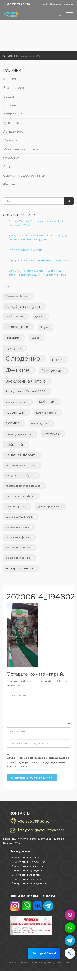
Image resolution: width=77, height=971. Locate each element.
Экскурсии (52, 371)
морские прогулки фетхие (21, 465)
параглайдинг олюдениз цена (23, 486)
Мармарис (11, 140)
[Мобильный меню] (69, 15)
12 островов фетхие (17, 296)
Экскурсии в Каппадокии (29, 883)
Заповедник (17, 327)
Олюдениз (11, 158)
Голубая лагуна (23, 306)
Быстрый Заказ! (44, 953)
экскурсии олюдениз (18, 558)
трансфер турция (15, 506)
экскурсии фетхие (20, 568)
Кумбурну (13, 348)
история (51, 434)
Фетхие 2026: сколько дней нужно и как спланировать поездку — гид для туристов (37, 272)
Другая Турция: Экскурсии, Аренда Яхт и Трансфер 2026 (36, 223)
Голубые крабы (14, 316)
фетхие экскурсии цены (19, 516)
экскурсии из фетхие (18, 537)
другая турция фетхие (18, 434)
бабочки (47, 401)
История (9, 105)
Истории (12, 337)
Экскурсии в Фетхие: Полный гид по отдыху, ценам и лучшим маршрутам (38, 237)
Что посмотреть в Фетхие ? (27, 249)
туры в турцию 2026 (48, 506)
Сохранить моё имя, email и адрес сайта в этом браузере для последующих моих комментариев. (38, 762)
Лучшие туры (13, 132)
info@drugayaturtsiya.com (41, 830)
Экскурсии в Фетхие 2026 (25, 391)
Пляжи (8, 167)
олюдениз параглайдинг (20, 475)
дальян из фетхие (46, 412)
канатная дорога (21, 455)
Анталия (9, 79)
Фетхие (9, 184)
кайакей (14, 444)
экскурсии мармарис (18, 547)
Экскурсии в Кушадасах (28, 870)
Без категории (14, 88)
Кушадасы (11, 123)
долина (12, 423)
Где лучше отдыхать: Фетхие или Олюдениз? (38, 260)
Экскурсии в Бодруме (27, 879)
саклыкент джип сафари (20, 496)
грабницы (15, 412)
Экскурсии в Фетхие (26, 381)
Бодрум (9, 96)
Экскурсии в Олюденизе (29, 861)
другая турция (39, 423)
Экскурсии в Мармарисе (28, 866)
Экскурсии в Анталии (26, 874)
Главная (12, 55)
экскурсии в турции (17, 527)
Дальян (39, 316)
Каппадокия (12, 114)
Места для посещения (20, 149)
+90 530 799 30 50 (18, 4)
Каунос (35, 337)
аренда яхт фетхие (16, 402)
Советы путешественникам (24, 175)
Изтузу (44, 327)
